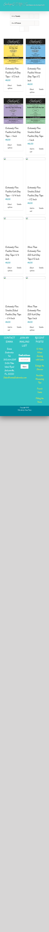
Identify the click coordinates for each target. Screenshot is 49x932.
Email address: (24, 355)
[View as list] (26, 29)
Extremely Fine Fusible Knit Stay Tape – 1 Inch (13, 132)
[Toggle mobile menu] (44, 7)
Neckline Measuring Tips (40, 379)
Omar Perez (28, 410)
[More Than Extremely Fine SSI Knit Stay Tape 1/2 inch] (35, 230)
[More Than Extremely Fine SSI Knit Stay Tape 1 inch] (35, 289)
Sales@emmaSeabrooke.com (15, 377)
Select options (10, 86)
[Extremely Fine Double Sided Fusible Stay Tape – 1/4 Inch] (13, 289)
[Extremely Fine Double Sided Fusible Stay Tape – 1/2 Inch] (35, 170)
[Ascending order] (36, 16)
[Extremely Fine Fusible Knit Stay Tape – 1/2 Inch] (13, 51)
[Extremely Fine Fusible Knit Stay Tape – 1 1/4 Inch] (13, 170)
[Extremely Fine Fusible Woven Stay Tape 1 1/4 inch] (13, 230)
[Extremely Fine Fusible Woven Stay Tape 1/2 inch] (35, 51)
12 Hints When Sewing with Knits (40, 354)
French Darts (39, 390)
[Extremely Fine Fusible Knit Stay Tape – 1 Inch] (13, 111)
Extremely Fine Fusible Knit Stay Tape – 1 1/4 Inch (13, 191)
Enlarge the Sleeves (39, 367)
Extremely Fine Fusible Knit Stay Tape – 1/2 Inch (13, 72)
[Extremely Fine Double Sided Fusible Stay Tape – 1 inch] (35, 111)
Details (19, 85)
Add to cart (32, 150)
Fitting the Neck (40, 400)
